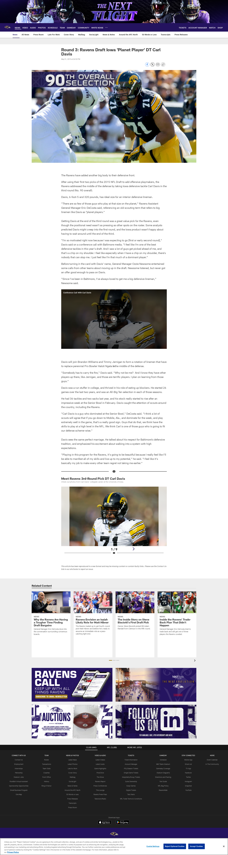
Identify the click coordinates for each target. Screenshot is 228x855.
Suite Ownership (131, 781)
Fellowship (19, 773)
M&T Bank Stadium (163, 764)
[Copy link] (163, 64)
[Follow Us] (156, 721)
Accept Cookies (196, 846)
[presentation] (195, 660)
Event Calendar (212, 760)
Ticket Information (131, 760)
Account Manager (131, 764)
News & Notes (72, 786)
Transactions (46, 764)
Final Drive (100, 773)
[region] (114, 846)
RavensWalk (163, 790)
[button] (114, 319)
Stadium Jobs (19, 777)
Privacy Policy (13, 852)
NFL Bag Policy (163, 786)
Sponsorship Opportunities (18, 786)
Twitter (188, 777)
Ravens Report (100, 781)
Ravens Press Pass (100, 794)
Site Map (19, 794)
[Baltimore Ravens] (114, 834)
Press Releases (72, 799)
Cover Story (72, 773)
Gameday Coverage (163, 768)
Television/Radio (100, 799)
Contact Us (19, 760)
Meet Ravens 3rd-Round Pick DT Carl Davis (93, 478)
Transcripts (72, 803)
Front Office (46, 777)
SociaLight (72, 781)
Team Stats (47, 768)
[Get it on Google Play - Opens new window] (122, 823)
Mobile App (188, 760)
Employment (18, 764)
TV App (188, 768)
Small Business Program (19, 790)
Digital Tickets (131, 790)
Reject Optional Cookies (175, 846)
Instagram (188, 781)
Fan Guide (163, 781)
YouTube (188, 790)
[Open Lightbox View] (114, 522)
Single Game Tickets (131, 773)
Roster (46, 760)
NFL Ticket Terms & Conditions (131, 799)
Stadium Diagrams (163, 773)
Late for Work (72, 768)
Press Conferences (100, 786)
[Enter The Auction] (72, 721)
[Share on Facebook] (147, 66)
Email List (188, 764)
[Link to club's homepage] (7, 27)
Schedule (163, 760)
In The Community (212, 764)
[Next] (133, 548)
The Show (100, 777)
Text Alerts (131, 794)
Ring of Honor (46, 786)
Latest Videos (100, 760)
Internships (19, 768)
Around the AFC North (72, 790)
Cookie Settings (152, 846)
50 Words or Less (72, 794)
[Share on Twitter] (152, 66)
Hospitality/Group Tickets (131, 777)
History (46, 781)
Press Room (72, 807)
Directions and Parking (163, 777)
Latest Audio (100, 764)
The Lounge (100, 790)
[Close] (224, 846)
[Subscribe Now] (72, 685)
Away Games (131, 786)
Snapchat (188, 786)
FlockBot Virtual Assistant (19, 781)
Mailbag (72, 777)
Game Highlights (100, 768)
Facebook (188, 773)
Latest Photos (72, 764)
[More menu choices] (106, 27)
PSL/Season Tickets (131, 768)
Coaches (46, 773)
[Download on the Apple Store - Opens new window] (104, 822)
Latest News (72, 760)
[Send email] (158, 66)
